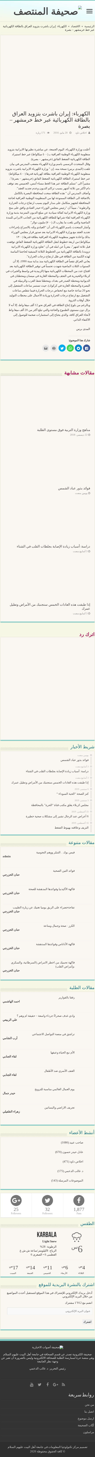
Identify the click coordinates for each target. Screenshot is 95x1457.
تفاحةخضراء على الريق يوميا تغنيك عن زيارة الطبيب (44, 907)
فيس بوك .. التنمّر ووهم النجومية (55, 852)
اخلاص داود (81, 132)
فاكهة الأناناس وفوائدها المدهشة (55, 944)
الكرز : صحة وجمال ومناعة (59, 925)
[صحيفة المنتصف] (47, 10)
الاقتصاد (75, 26)
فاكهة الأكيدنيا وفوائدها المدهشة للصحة (51, 889)
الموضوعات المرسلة (71, 1180)
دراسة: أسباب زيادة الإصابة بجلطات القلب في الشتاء (53, 546)
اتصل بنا (89, 1411)
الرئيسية (89, 26)
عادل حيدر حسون (73, 1152)
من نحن (89, 1404)
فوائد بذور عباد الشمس (74, 488)
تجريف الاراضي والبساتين (59, 1107)
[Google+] (55, 1384)
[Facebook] (47, 1384)
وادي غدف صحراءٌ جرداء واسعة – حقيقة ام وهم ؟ (46, 1015)
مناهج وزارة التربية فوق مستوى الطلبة (63, 430)
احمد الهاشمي (11, 1001)
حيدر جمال (9, 1093)
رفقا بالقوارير (67, 997)
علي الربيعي (10, 1019)
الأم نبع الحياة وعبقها (63, 1052)
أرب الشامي (10, 1038)
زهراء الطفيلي (11, 1111)
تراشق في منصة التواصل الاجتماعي (53, 1034)
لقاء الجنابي (10, 1056)
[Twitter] (39, 1384)
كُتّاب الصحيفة (86, 1425)
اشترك (87, 1321)
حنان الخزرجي (11, 874)
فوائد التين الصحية (64, 870)
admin (7, 856)
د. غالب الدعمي (74, 1171)
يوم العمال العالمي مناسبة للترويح (55, 1089)
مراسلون (88, 1432)
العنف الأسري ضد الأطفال (59, 1070)
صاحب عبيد (77, 1142)
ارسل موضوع (86, 1418)
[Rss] (63, 1384)
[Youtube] (31, 1384)
